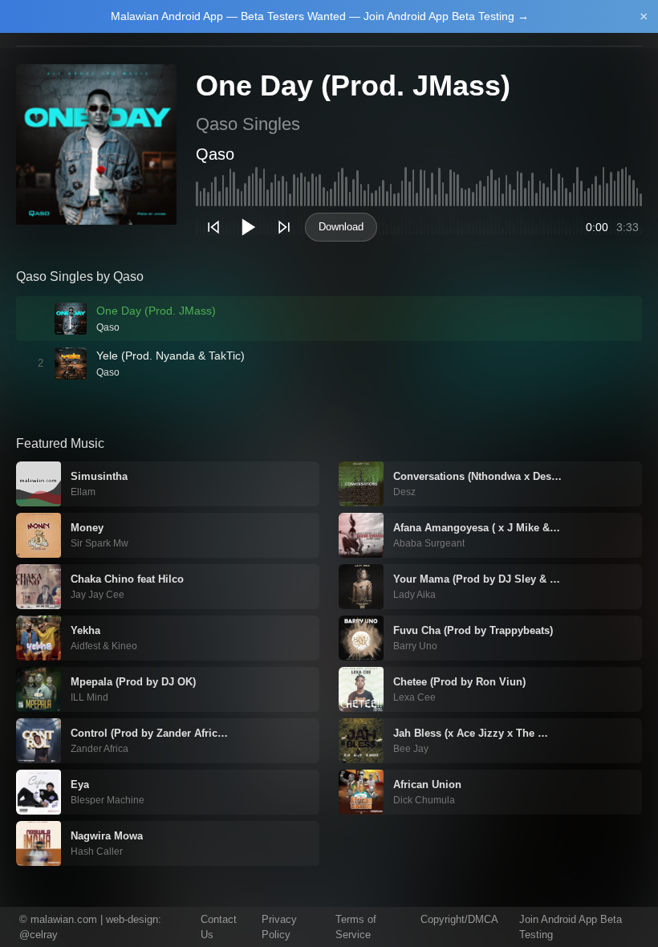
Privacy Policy (279, 927)
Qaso (215, 154)
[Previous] (213, 227)
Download (341, 227)
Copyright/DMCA (459, 919)
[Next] (284, 227)
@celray (38, 935)
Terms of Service (355, 927)
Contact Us (219, 927)
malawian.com (63, 919)
